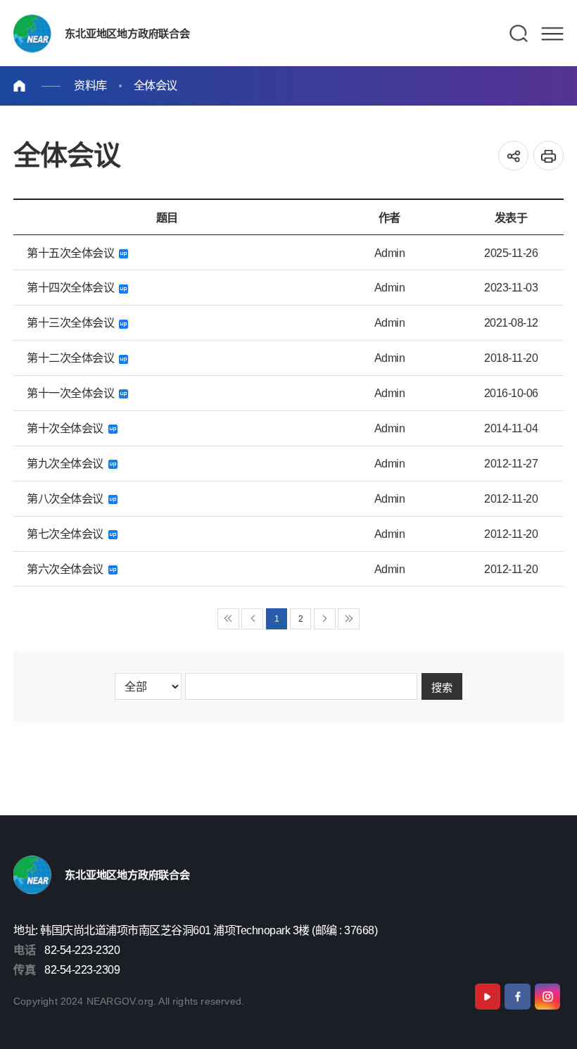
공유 (513, 156)
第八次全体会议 (67, 498)
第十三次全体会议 (73, 322)
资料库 (90, 85)
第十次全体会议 (67, 428)
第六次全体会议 (67, 569)
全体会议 (155, 85)
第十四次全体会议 (73, 287)
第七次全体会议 (67, 533)
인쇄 (548, 156)
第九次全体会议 (67, 463)
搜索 (441, 687)
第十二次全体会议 (73, 357)
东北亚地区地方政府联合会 (126, 33)
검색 (519, 34)
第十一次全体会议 (73, 393)
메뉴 (552, 34)
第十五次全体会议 (73, 252)
